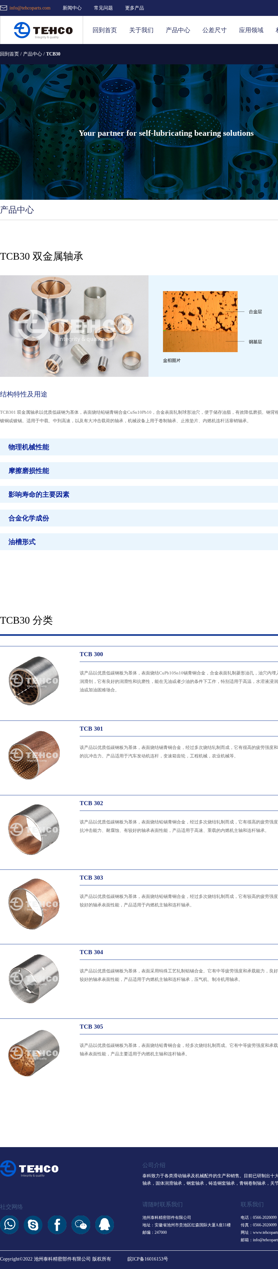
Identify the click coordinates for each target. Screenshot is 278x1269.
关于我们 (141, 30)
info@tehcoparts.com (30, 7)
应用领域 (251, 30)
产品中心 (178, 30)
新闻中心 (72, 7)
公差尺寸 (214, 30)
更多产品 (134, 7)
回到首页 (105, 30)
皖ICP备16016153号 (147, 1259)
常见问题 (103, 7)
